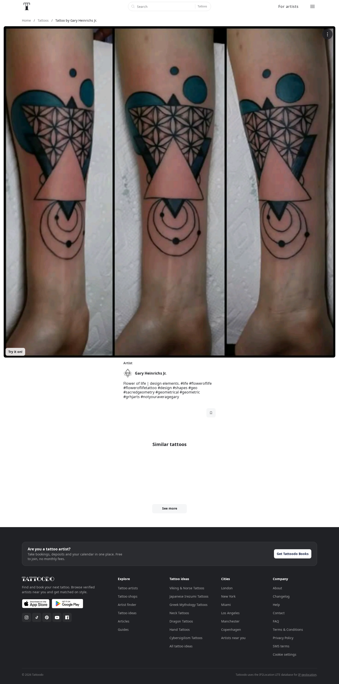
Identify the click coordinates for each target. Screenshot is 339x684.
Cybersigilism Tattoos (186, 638)
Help (276, 604)
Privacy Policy (283, 638)
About (277, 588)
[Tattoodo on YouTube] (57, 617)
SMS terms (281, 646)
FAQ (276, 621)
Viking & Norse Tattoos (187, 588)
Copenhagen (231, 629)
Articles (123, 621)
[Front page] (26, 6)
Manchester (230, 621)
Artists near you (233, 638)
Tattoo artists (128, 588)
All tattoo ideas (181, 646)
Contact (279, 613)
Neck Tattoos (179, 613)
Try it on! (15, 351)
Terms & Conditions (288, 629)
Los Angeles (230, 613)
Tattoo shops (127, 596)
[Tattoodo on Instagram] (26, 617)
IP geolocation (307, 675)
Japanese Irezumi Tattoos (189, 596)
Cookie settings (284, 654)
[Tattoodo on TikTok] (36, 617)
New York (228, 596)
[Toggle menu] (312, 6)
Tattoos (202, 6)
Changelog (281, 596)
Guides (123, 629)
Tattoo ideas (127, 613)
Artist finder (127, 604)
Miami (226, 604)
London (227, 588)
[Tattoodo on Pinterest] (46, 617)
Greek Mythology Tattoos (189, 604)
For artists (288, 6)
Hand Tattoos (180, 629)
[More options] (327, 34)
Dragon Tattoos (181, 621)
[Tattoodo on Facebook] (67, 617)
